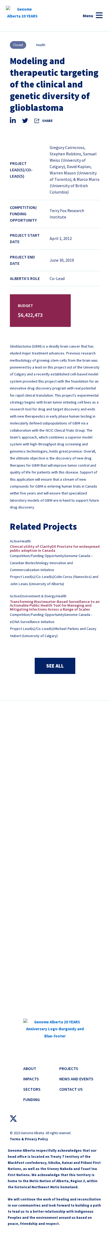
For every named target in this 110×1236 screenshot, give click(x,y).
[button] (92, 15)
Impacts (31, 1078)
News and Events (76, 1078)
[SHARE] (37, 121)
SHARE (47, 121)
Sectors (32, 1089)
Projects (68, 1068)
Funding (31, 1099)
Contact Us (71, 1089)
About (29, 1068)
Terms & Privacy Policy (29, 1139)
